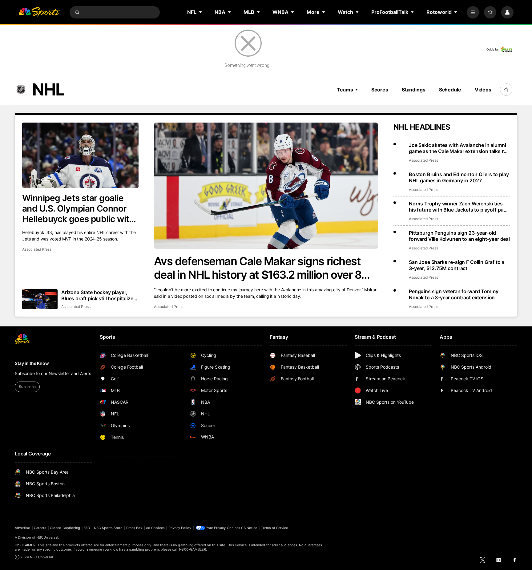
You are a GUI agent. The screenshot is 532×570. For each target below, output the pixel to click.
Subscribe (27, 386)
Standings (413, 90)
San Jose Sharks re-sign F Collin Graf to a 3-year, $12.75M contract (456, 265)
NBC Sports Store (108, 528)
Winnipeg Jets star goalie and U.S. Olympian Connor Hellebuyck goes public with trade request (78, 208)
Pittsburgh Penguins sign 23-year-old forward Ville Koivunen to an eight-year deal (459, 236)
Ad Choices (155, 528)
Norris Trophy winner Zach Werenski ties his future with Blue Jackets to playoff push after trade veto (459, 206)
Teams (345, 90)
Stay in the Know (32, 363)
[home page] (39, 12)
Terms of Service (274, 528)
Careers (40, 528)
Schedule (450, 90)
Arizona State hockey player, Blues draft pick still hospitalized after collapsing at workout (98, 295)
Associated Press (168, 306)
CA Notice (249, 528)
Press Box (134, 528)
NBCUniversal (47, 537)
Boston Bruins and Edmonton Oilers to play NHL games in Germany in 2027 (459, 177)
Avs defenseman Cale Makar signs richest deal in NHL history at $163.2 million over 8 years (257, 267)
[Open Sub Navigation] (201, 12)
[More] (473, 12)
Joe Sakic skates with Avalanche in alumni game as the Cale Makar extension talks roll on (459, 148)
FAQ (87, 528)
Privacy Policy (179, 528)
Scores (379, 90)
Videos (483, 90)
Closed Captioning (65, 528)
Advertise (22, 528)
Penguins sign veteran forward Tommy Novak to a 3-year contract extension (453, 294)
